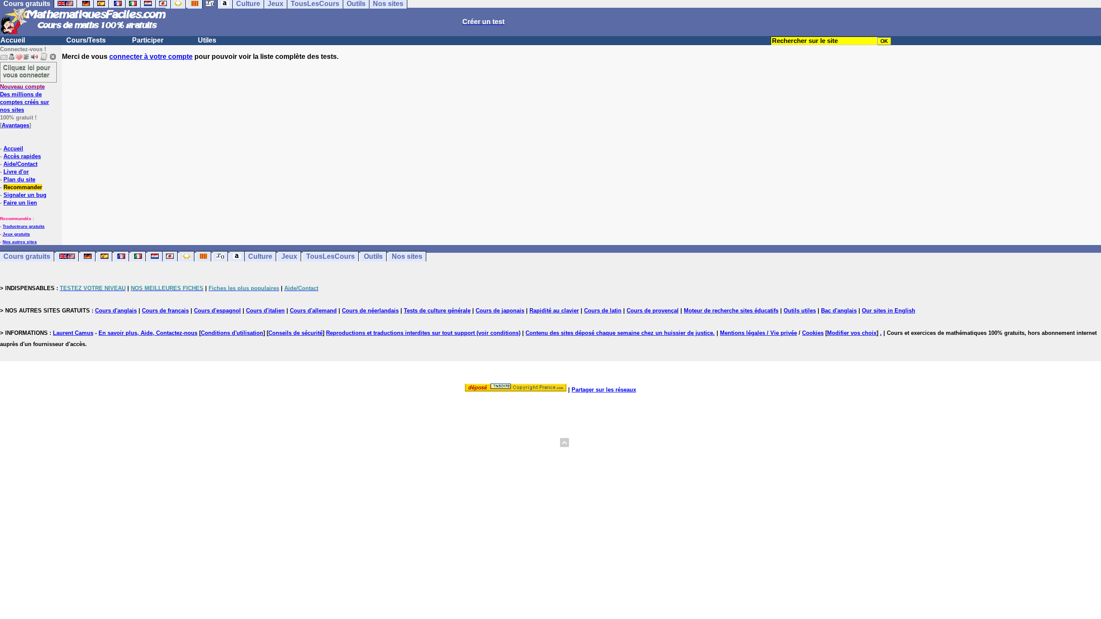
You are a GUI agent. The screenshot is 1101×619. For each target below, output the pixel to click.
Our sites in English (888, 310)
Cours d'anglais (116, 310)
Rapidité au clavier (554, 310)
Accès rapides (22, 156)
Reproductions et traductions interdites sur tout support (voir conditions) (423, 333)
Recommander (22, 187)
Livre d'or (16, 172)
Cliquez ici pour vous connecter (26, 71)
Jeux (289, 256)
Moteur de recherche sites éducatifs (731, 310)
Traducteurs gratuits (24, 226)
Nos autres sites (20, 241)
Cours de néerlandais (370, 310)
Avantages (15, 125)
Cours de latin (602, 310)
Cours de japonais (500, 310)
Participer (147, 40)
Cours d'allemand (313, 310)
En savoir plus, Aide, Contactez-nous (147, 333)
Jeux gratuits (16, 234)
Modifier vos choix (851, 333)
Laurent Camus (73, 333)
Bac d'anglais (839, 310)
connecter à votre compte (151, 56)
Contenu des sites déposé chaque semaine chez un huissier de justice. (620, 333)
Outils (373, 256)
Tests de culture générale (437, 310)
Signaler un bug (24, 195)
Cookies (813, 333)
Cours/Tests (86, 40)
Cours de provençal (653, 310)
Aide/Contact (20, 164)
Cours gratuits (26, 256)
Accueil (12, 40)
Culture (260, 256)
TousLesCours (330, 256)
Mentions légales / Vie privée (758, 333)
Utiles (207, 40)
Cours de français (165, 310)
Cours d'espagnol (217, 310)
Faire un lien (20, 202)
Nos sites (407, 256)
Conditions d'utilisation (232, 333)
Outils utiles (800, 310)
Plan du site (19, 179)
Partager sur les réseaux (604, 389)
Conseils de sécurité (295, 333)
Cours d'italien (265, 310)
